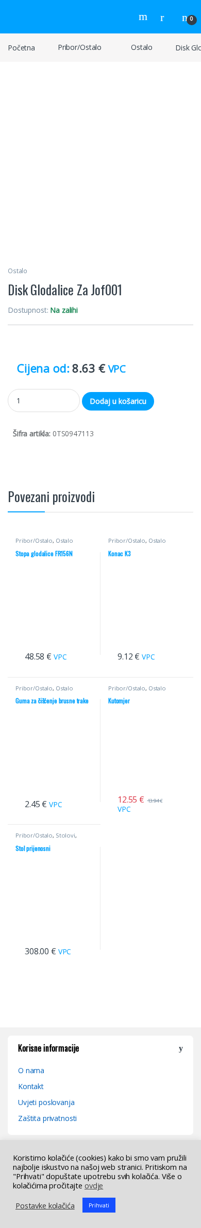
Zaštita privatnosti (47, 1118)
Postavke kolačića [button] (45, 1205)
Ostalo (142, 47)
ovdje (94, 1185)
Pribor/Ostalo (80, 47)
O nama (31, 1070)
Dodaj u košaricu (118, 401)
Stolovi (65, 835)
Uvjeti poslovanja (46, 1102)
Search (144, 16)
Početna (21, 47)
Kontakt (31, 1086)
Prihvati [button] (99, 1205)
